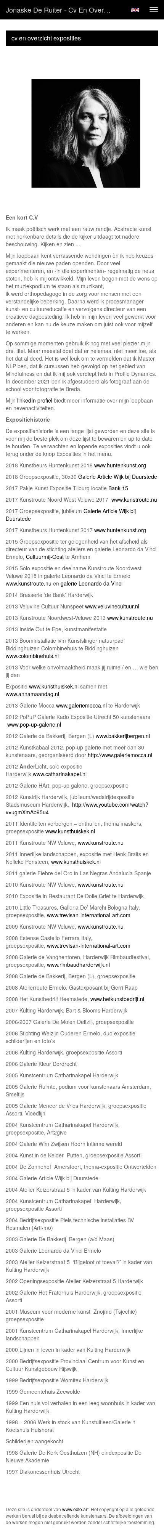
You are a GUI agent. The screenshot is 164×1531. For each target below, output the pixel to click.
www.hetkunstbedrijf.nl (117, 999)
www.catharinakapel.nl (60, 774)
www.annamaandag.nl (32, 694)
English (135, 10)
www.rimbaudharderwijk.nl (78, 964)
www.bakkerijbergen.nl (123, 736)
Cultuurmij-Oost (45, 556)
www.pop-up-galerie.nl (34, 724)
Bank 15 (118, 488)
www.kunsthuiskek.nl (54, 686)
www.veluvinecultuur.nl (112, 606)
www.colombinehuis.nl (32, 656)
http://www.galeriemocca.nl (119, 755)
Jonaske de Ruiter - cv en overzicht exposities (62, 9)
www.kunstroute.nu (134, 499)
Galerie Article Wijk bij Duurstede (117, 476)
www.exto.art (75, 1509)
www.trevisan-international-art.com (88, 915)
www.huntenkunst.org (120, 465)
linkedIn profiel (34, 400)
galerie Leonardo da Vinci (91, 583)
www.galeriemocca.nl (81, 705)
